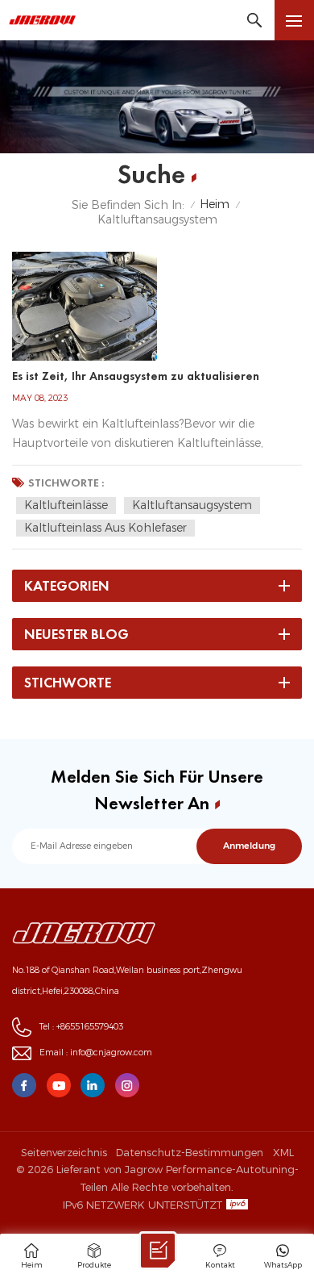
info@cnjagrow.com (111, 1052)
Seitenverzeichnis (64, 1152)
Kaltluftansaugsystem (192, 505)
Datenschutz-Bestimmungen (189, 1152)
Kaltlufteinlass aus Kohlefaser (105, 527)
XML (283, 1152)
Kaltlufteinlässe (66, 505)
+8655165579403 (89, 1026)
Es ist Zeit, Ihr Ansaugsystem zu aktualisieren (135, 376)
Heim (214, 204)
